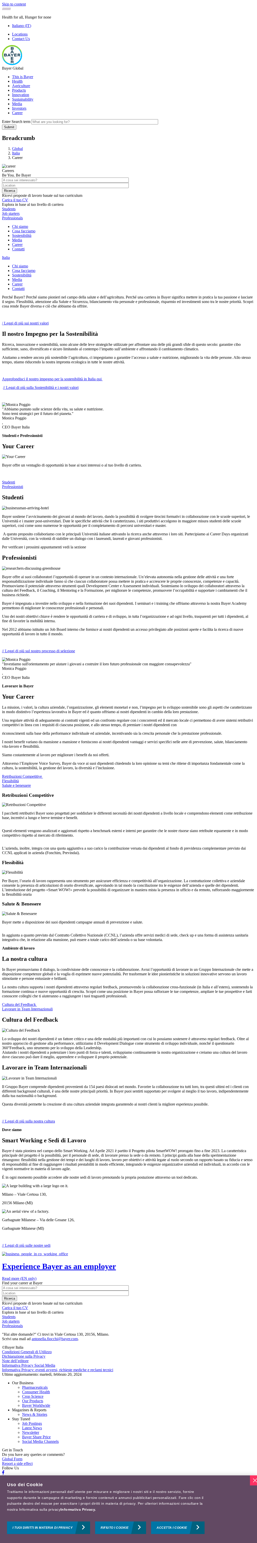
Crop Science (32, 1396)
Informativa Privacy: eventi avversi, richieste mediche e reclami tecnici (57, 1370)
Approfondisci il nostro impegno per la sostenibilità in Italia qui (52, 379)
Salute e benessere (16, 785)
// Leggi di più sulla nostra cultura (28, 1121)
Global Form (12, 1459)
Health (17, 81)
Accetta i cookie (172, 1527)
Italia (6, 257)
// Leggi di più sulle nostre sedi (26, 1245)
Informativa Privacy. (78, 1509)
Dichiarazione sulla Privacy (23, 1356)
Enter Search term (16, 121)
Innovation (20, 95)
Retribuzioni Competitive (22, 776)
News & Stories (34, 1414)
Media (17, 104)
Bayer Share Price (36, 1437)
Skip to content (14, 4)
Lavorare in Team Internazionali (27, 1009)
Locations (20, 34)
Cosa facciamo (23, 231)
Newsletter (30, 1432)
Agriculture (21, 86)
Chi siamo (20, 226)
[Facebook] (3, 1472)
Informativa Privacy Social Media (28, 1365)
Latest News (32, 1428)
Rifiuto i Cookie (114, 1527)
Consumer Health (36, 1392)
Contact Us (21, 39)
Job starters (11, 213)
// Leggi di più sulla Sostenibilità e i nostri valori (41, 387)
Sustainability (22, 99)
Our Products (32, 1401)
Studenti (8, 482)
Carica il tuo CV (15, 200)
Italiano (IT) (21, 26)
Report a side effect (17, 1463)
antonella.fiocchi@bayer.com (55, 1339)
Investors (19, 108)
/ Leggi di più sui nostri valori (25, 323)
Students (9, 209)
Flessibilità (10, 781)
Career (17, 113)
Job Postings (32, 1423)
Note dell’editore (15, 1361)
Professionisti (12, 487)
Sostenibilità (21, 235)
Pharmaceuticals (35, 1387)
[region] (128, 1509)
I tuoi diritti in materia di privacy (43, 1527)
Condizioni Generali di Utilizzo (27, 1352)
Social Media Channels (40, 1441)
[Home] (12, 64)
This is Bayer (22, 77)
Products (19, 90)
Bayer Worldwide (36, 1405)
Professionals (12, 218)
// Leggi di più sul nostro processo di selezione (38, 651)
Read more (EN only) (19, 1278)
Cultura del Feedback (19, 1004)
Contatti (18, 249)
